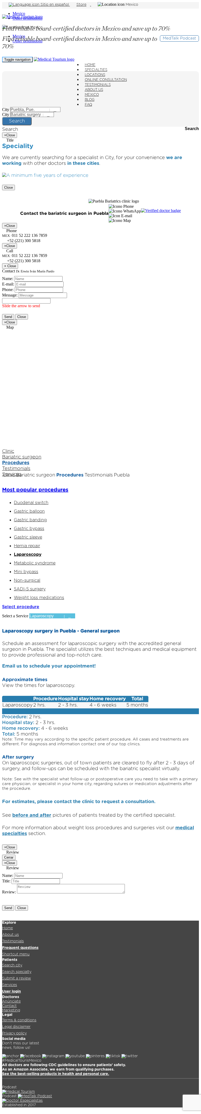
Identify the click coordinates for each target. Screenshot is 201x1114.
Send (8, 317)
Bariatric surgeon (21, 457)
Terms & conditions (19, 1020)
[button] (121, 206)
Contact (9, 1006)
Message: (10, 295)
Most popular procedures (35, 489)
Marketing (11, 1010)
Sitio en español (55, 5)
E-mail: (8, 284)
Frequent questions (20, 948)
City (5, 109)
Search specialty (16, 972)
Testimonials (16, 468)
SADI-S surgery (30, 589)
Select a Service (15, 616)
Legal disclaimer (16, 1027)
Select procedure (20, 607)
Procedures (15, 463)
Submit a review (16, 978)
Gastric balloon (29, 511)
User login (11, 991)
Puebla (122, 475)
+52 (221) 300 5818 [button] (23, 240)
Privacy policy (14, 1033)
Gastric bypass (29, 529)
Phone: (8, 289)
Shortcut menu (16, 954)
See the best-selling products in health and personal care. (55, 1074)
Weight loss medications (39, 598)
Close (8, 187)
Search (17, 121)
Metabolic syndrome (34, 563)
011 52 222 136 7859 (24, 255)
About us (10, 935)
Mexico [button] (132, 5)
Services (9, 985)
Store (81, 5)
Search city (12, 965)
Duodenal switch (31, 503)
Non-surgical (27, 580)
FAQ (88, 105)
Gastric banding (30, 520)
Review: (9, 892)
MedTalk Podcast (179, 38)
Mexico (19, 13)
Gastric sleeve (28, 537)
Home (7, 928)
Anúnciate (11, 1001)
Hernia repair (27, 546)
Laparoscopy (27, 554)
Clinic (8, 451)
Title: (6, 881)
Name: (7, 278)
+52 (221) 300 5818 (23, 261)
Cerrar (8, 857)
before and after (31, 815)
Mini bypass (26, 572)
